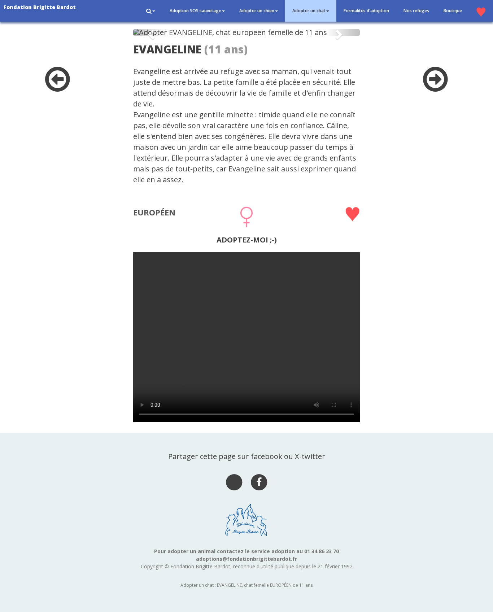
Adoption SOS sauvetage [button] (195, 11)
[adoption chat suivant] (435, 87)
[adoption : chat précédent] (57, 87)
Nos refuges (416, 11)
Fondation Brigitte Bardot (40, 7)
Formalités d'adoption (366, 11)
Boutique (453, 11)
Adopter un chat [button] (309, 11)
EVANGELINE (167, 49)
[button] (150, 11)
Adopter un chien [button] (256, 11)
